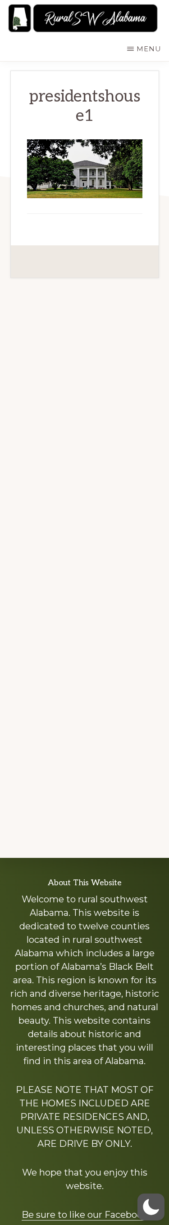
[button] (150, 1207)
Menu (149, 48)
